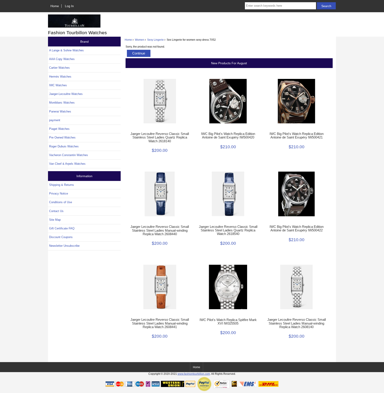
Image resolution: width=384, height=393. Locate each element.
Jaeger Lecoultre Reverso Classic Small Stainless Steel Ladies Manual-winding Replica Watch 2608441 (159, 323)
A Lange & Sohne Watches (66, 50)
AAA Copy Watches (62, 59)
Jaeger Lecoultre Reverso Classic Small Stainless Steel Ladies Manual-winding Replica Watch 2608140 (296, 323)
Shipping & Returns (61, 184)
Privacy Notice (58, 193)
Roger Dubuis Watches (64, 146)
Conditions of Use (60, 202)
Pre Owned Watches (62, 137)
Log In (69, 6)
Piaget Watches (59, 128)
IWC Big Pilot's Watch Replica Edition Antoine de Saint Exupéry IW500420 (228, 135)
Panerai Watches (60, 111)
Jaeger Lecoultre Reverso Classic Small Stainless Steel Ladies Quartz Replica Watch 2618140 (159, 137)
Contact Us (56, 211)
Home (54, 6)
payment (54, 120)
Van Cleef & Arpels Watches (67, 163)
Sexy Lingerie (155, 39)
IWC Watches (58, 85)
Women (139, 39)
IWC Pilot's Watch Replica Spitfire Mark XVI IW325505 (228, 321)
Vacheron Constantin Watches (68, 155)
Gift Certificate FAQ (61, 228)
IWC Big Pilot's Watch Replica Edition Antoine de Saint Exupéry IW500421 (297, 135)
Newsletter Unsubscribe (64, 245)
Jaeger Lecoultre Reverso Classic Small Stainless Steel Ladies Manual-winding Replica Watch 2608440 (159, 230)
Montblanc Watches (62, 102)
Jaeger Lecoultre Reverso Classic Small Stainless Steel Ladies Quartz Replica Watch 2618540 (228, 230)
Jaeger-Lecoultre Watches (66, 94)
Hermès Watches (60, 76)
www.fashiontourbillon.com (194, 373)
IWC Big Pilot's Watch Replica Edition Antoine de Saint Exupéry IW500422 (297, 228)
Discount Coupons (61, 237)
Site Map (55, 219)
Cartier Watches (59, 67)
